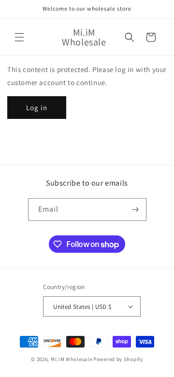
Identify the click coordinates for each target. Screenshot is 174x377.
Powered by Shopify (118, 359)
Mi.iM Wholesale (71, 359)
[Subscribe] (135, 209)
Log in (36, 107)
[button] (19, 37)
